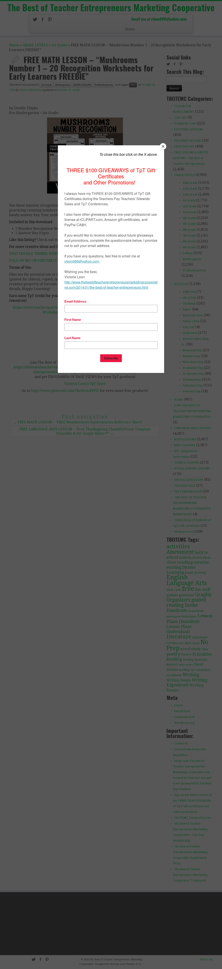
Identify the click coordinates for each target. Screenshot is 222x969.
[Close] (163, 146)
